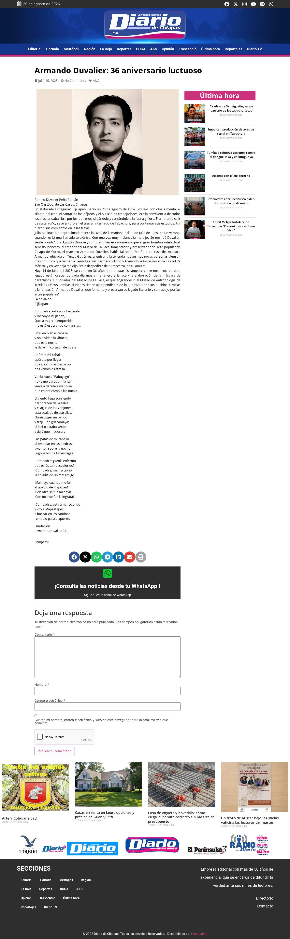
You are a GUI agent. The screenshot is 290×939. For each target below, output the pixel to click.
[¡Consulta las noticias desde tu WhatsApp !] (107, 573)
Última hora (210, 49)
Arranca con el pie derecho (231, 176)
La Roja (106, 49)
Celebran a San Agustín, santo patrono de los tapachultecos (231, 108)
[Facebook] (226, 4)
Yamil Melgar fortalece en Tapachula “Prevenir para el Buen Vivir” (231, 226)
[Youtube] (253, 4)
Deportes (124, 49)
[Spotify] (262, 4)
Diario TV (254, 49)
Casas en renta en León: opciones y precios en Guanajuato (104, 814)
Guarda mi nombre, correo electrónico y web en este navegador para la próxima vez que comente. (101, 721)
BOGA (140, 49)
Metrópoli (71, 49)
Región (89, 49)
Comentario (45, 634)
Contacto (265, 906)
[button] (74, 557)
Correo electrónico (50, 700)
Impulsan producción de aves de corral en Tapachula (231, 131)
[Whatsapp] (271, 4)
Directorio (264, 898)
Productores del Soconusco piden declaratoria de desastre (231, 201)
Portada (52, 49)
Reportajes (233, 49)
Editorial (34, 49)
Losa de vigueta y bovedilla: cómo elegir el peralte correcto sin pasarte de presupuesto (181, 817)
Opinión (168, 49)
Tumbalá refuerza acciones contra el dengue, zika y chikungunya (231, 155)
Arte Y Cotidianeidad (19, 818)
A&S (153, 49)
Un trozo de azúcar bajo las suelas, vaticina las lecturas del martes (250, 820)
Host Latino (199, 934)
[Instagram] (244, 4)
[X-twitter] (235, 4)
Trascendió (187, 49)
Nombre (42, 684)
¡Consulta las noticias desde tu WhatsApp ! (107, 586)
